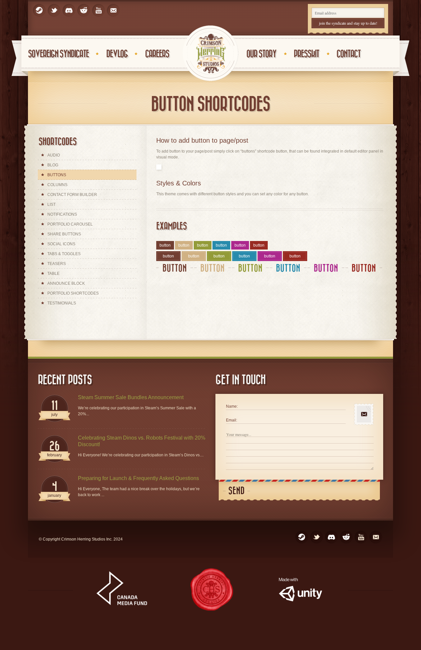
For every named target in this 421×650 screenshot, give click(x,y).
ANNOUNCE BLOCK (66, 283)
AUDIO (53, 155)
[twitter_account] (54, 10)
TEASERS (56, 263)
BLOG (52, 165)
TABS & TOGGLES (64, 254)
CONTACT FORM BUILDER (72, 194)
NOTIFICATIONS (62, 214)
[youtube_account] (98, 10)
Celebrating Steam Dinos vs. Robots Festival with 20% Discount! (141, 441)
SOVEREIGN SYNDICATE (58, 54)
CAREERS (157, 54)
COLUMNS (57, 184)
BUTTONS (56, 175)
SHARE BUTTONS (64, 234)
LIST (51, 204)
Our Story (261, 54)
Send (236, 491)
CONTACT (348, 54)
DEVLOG (117, 54)
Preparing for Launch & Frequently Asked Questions (138, 478)
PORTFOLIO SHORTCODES (73, 293)
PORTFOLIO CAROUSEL (70, 224)
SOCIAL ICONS (61, 244)
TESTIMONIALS (61, 303)
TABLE (53, 273)
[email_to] (113, 10)
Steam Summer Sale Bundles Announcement (131, 397)
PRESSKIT (306, 54)
